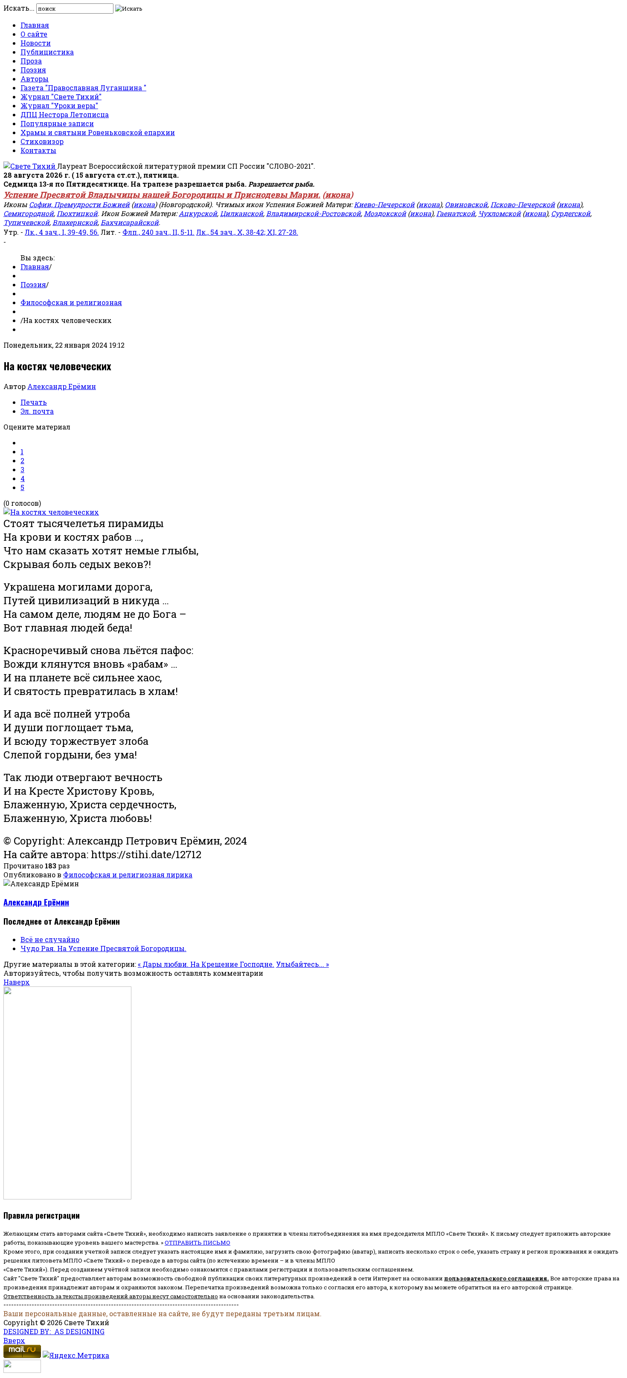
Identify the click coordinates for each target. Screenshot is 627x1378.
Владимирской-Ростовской (313, 213)
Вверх (14, 1340)
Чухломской (499, 213)
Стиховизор (42, 141)
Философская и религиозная (71, 302)
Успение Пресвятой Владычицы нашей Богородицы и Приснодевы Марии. (161, 194)
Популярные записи (57, 123)
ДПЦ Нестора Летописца (64, 114)
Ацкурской (198, 213)
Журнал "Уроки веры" (59, 105)
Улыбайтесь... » (302, 964)
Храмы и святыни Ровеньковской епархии (97, 132)
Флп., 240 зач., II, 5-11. (158, 232)
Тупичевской (26, 222)
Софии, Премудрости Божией (79, 204)
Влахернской (75, 222)
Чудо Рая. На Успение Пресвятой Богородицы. (103, 948)
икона (337, 194)
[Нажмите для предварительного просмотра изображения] (51, 511)
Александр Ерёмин (61, 386)
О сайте (33, 33)
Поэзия (33, 69)
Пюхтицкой (77, 213)
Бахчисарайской (130, 222)
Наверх (16, 981)
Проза (31, 60)
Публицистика (47, 51)
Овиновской (466, 204)
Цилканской (241, 213)
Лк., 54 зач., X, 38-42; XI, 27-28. (247, 232)
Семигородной (28, 213)
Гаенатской (455, 213)
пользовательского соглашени (493, 1278)
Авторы (34, 78)
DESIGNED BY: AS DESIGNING (53, 1331)
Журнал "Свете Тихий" (61, 96)
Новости (35, 42)
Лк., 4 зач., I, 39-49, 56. (62, 232)
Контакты (38, 150)
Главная (34, 24)
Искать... (19, 7)
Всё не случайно (49, 939)
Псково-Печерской (523, 204)
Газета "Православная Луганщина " (83, 87)
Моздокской (385, 213)
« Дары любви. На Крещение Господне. (206, 964)
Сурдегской (570, 213)
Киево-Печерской (384, 204)
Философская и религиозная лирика (127, 874)
